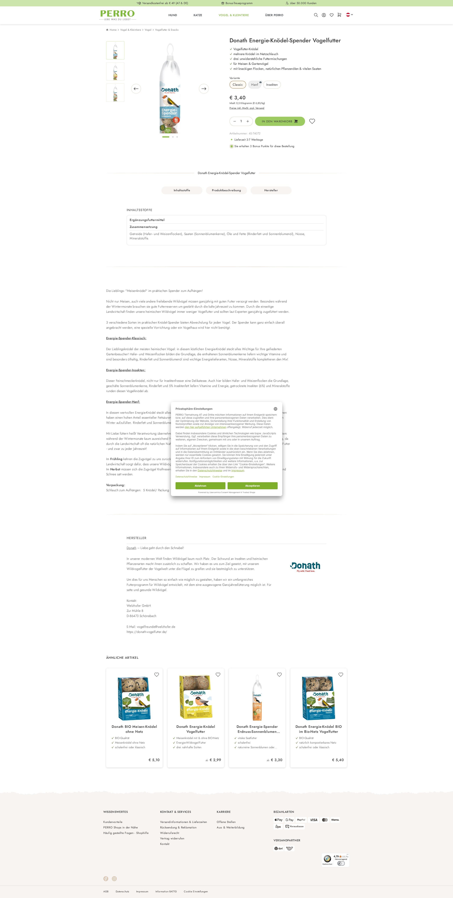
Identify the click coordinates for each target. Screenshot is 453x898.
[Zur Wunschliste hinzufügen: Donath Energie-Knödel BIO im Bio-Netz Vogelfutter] (341, 675)
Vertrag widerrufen (172, 838)
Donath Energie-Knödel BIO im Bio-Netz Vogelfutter (319, 729)
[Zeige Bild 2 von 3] (173, 137)
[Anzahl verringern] (233, 121)
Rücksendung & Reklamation (178, 827)
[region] (158, 88)
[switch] (341, 863)
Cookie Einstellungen (196, 891)
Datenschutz (122, 891)
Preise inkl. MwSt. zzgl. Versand (247, 108)
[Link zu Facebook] (105, 878)
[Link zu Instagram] (114, 878)
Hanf (254, 84)
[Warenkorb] (339, 15)
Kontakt (165, 844)
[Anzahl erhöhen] (249, 121)
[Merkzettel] (332, 15)
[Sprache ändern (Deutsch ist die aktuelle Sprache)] (349, 15)
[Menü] (347, 855)
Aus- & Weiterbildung (231, 827)
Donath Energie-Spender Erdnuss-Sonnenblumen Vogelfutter (257, 729)
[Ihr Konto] (324, 15)
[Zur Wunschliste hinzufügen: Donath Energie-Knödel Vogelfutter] (218, 675)
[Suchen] (316, 15)
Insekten (272, 84)
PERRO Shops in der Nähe (120, 827)
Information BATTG (166, 891)
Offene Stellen (226, 822)
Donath (131, 548)
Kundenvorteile (112, 822)
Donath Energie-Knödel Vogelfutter (195, 729)
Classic (238, 84)
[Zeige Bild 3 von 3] (177, 137)
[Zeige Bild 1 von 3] (165, 137)
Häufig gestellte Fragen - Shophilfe (125, 833)
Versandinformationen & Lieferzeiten (183, 822)
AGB (106, 891)
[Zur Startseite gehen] (117, 15)
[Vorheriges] (136, 89)
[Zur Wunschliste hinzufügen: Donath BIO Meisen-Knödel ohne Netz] (156, 675)
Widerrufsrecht (169, 833)
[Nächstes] (204, 89)
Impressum (142, 891)
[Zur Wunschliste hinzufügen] (312, 121)
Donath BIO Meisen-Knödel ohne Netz (134, 729)
